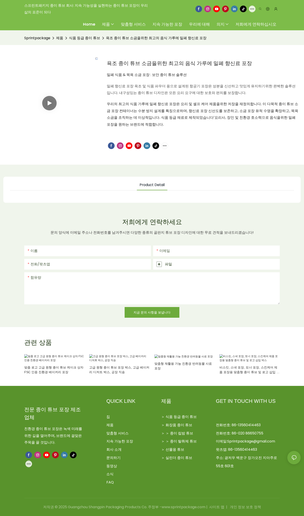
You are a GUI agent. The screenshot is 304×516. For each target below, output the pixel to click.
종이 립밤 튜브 (181, 433)
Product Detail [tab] (152, 184)
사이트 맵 (216, 507)
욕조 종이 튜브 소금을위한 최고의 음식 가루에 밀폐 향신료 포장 (156, 38)
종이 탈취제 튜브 (183, 441)
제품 (59, 38)
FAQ (110, 482)
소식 (109, 474)
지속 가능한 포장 (119, 441)
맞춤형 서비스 (117, 433)
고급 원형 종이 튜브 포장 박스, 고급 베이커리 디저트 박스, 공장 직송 (119, 370)
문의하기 (113, 457)
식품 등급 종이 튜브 (84, 38)
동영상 (111, 466)
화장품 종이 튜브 (179, 425)
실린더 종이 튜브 (179, 457)
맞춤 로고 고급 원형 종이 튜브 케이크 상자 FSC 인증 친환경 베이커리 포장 (53, 370)
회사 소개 (114, 449)
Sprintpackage (37, 38)
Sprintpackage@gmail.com (251, 441)
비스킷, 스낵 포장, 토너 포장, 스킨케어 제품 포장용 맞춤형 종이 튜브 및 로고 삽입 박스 (249, 370)
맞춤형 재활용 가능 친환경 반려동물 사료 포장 (183, 366)
